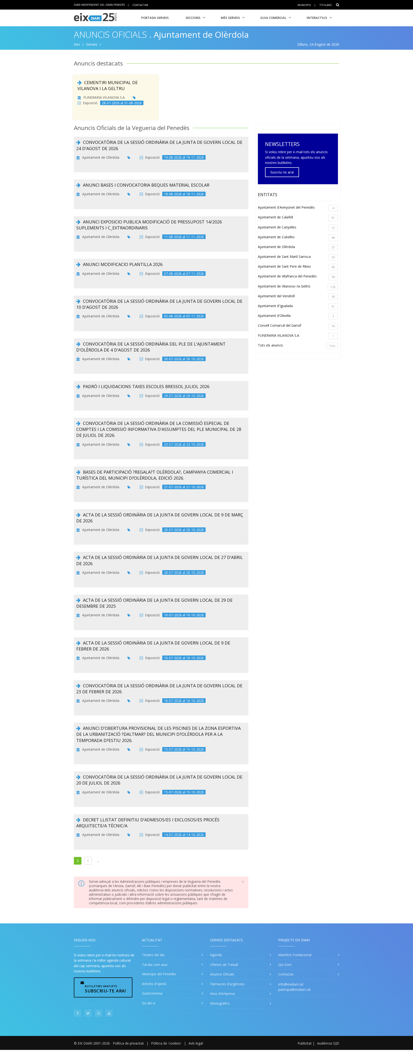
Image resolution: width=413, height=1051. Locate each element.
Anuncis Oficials (110, 34)
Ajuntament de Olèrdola (100, 157)
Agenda (216, 955)
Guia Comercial (273, 18)
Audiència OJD (328, 1043)
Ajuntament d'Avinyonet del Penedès (296, 207)
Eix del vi (148, 1003)
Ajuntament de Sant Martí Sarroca (296, 256)
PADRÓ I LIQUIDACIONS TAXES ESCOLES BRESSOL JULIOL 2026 (146, 386)
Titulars (325, 5)
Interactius (317, 18)
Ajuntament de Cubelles (296, 237)
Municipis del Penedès (159, 974)
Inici (77, 44)
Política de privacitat (128, 1043)
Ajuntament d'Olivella (296, 315)
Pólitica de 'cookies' (166, 1043)
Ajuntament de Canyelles (296, 227)
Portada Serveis (155, 18)
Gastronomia (152, 993)
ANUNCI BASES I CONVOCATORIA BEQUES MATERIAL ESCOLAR (146, 185)
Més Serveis (230, 18)
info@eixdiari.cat (291, 984)
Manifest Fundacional (294, 955)
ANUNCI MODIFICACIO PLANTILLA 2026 (123, 264)
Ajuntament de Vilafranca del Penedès (296, 276)
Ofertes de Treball (224, 964)
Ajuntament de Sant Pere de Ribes (296, 266)
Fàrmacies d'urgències (227, 984)
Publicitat (305, 1043)
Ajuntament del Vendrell (296, 296)
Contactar (140, 4)
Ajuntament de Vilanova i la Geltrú (296, 286)
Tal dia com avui (154, 964)
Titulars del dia (153, 955)
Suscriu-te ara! (282, 172)
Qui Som (285, 964)
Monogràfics (220, 1003)
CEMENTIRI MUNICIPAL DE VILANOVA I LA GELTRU (107, 85)
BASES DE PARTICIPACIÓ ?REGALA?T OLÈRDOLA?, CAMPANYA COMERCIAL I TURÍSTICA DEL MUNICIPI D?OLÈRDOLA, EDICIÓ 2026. (154, 475)
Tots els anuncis (296, 345)
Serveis (91, 44)
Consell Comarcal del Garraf (296, 325)
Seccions (193, 18)
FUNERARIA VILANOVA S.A (104, 97)
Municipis (304, 5)
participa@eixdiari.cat (294, 989)
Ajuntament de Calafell (296, 217)
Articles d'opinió (154, 983)
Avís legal (196, 1043)
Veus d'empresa (222, 993)
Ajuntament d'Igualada (296, 306)
